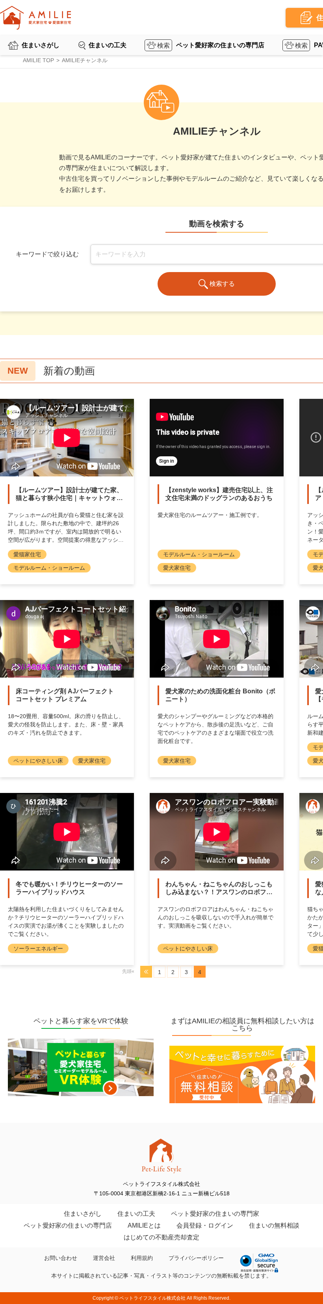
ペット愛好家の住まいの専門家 (215, 1213)
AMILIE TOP (38, 60)
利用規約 (142, 1258)
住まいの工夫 (107, 45)
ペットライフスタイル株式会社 (152, 1298)
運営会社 (104, 1258)
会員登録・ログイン (204, 1225)
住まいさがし (40, 45)
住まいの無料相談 (274, 1225)
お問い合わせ (60, 1258)
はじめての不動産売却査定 (161, 1237)
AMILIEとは (144, 1225)
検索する (222, 283)
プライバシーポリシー (196, 1258)
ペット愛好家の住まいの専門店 (220, 45)
